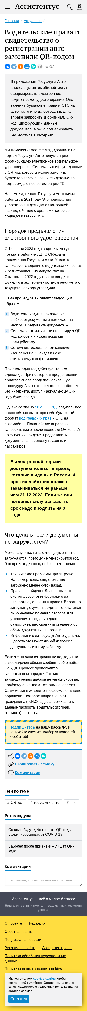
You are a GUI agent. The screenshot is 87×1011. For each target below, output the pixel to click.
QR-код (17, 802)
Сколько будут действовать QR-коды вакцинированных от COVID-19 (39, 832)
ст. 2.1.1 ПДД (46, 407)
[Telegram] (14, 66)
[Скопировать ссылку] (40, 66)
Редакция (37, 923)
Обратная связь (18, 931)
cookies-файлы (44, 978)
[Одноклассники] (20, 66)
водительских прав (35, 418)
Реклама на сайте (20, 948)
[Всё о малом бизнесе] (37, 7)
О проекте (13, 923)
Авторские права (57, 948)
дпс (73, 802)
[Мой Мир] (27, 66)
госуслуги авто (46, 802)
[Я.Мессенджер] (33, 66)
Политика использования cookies (33, 969)
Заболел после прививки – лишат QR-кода (41, 848)
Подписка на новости (23, 940)
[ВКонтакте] (7, 66)
